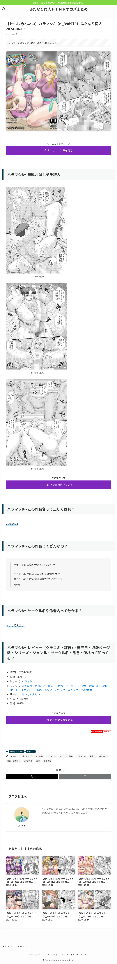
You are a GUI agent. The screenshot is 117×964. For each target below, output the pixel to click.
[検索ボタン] (3, 9)
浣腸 (104, 686)
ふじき (22, 826)
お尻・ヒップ (44, 690)
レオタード (61, 686)
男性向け (60, 690)
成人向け (73, 690)
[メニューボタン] (113, 9)
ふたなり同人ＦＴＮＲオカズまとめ (58, 9)
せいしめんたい (31, 694)
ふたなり (27, 686)
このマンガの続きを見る (58, 485)
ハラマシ (27, 681)
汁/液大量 (86, 690)
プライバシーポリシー (54, 954)
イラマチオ (27, 690)
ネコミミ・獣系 (44, 686)
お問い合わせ (35, 954)
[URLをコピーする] (85, 776)
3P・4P (14, 690)
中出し (75, 686)
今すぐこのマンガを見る (58, 150)
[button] (32, 776)
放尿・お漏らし (90, 686)
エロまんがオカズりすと (77, 954)
